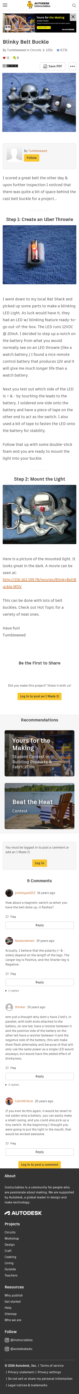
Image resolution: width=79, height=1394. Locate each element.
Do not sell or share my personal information (40, 1378)
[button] (5, 5)
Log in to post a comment (39, 1164)
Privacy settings (49, 1372)
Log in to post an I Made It (39, 696)
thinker (20, 1007)
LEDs (49, 50)
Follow (32, 158)
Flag (13, 917)
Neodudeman (25, 941)
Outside (10, 1269)
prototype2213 (25, 893)
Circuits (35, 50)
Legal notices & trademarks (27, 1385)
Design (10, 1244)
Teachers (11, 1275)
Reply (39, 925)
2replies (13, 991)
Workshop (12, 1238)
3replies (13, 1085)
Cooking (10, 1257)
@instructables (21, 1340)
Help (8, 1308)
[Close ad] (73, 17)
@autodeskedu (21, 1349)
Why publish (14, 1295)
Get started (13, 1301)
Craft (8, 1251)
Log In (39, 863)
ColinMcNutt (24, 1101)
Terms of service (52, 1365)
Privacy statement (21, 1372)
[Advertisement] (39, 23)
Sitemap (11, 1314)
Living (9, 1263)
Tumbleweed (16, 50)
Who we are (13, 1320)
